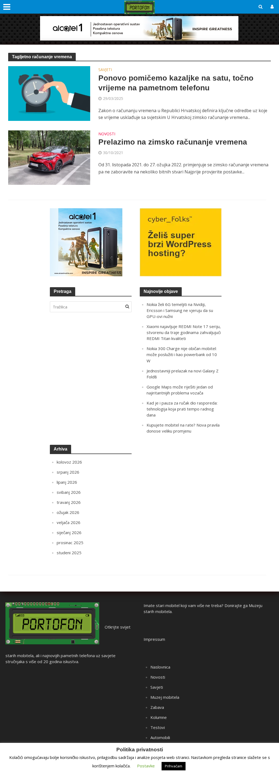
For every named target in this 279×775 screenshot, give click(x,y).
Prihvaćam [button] (173, 766)
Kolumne (158, 717)
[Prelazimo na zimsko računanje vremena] (49, 157)
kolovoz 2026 (69, 462)
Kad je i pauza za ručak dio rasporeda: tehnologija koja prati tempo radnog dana (182, 409)
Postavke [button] (146, 765)
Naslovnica (160, 667)
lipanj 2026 (67, 482)
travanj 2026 (69, 502)
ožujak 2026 (68, 512)
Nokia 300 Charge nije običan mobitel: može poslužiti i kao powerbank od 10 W (182, 354)
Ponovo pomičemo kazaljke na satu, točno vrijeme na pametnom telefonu (175, 83)
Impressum (154, 639)
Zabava (157, 707)
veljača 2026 (68, 522)
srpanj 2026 (68, 472)
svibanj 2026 (69, 492)
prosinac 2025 (70, 542)
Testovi (157, 727)
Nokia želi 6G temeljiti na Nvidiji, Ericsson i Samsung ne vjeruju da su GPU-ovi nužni (180, 310)
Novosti (106, 134)
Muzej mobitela (164, 697)
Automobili (160, 737)
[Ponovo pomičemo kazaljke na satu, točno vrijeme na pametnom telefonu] (49, 93)
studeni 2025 (69, 552)
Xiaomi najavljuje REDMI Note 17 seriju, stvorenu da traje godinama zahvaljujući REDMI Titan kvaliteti (184, 332)
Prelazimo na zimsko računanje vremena (172, 142)
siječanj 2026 (69, 532)
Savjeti (105, 70)
